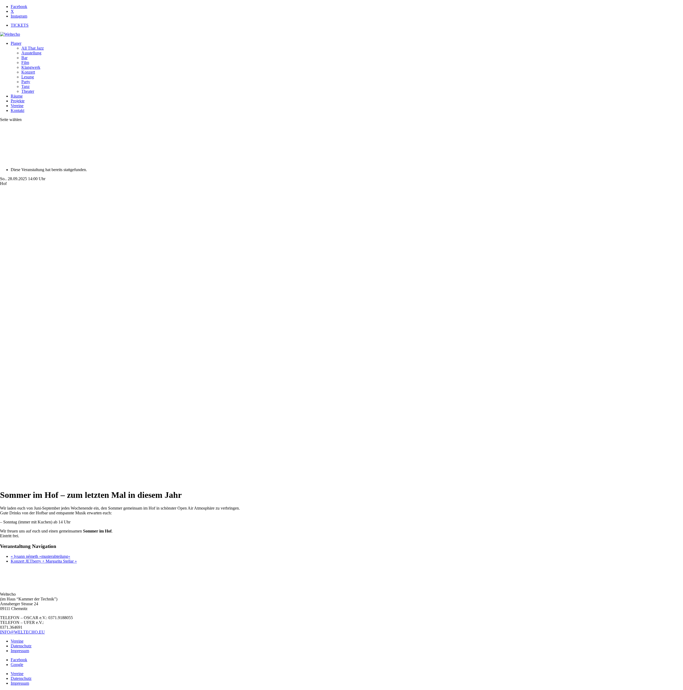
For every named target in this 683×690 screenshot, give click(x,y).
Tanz (25, 86)
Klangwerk (30, 67)
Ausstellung (31, 53)
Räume (17, 96)
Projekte (18, 101)
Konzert (28, 72)
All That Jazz (32, 48)
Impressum (20, 650)
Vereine (17, 105)
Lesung (27, 77)
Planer (16, 43)
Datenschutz (21, 646)
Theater (27, 91)
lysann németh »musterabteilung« (40, 556)
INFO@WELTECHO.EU (22, 632)
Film (25, 62)
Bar (24, 57)
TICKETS (20, 25)
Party (25, 81)
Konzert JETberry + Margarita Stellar (44, 561)
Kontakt (17, 110)
